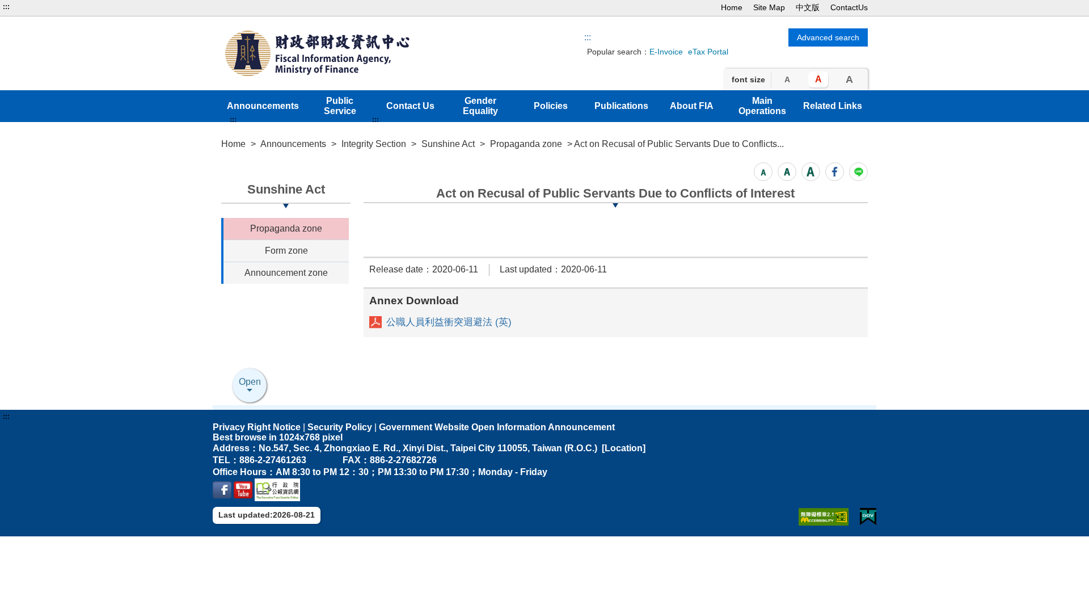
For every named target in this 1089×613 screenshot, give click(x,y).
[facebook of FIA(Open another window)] (222, 489)
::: (6, 7)
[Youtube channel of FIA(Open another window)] (243, 489)
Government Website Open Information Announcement (497, 427)
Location (624, 448)
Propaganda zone (526, 144)
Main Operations (762, 106)
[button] (763, 171)
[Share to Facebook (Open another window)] (834, 171)
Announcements (263, 106)
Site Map (769, 7)
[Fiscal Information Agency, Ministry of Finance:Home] (350, 53)
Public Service (340, 106)
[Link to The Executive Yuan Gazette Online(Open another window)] (277, 489)
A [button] (787, 79)
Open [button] (250, 382)
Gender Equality (480, 106)
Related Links (832, 106)
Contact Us (410, 106)
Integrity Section (373, 144)
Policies (551, 106)
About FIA (692, 106)
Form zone (286, 250)
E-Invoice (666, 51)
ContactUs (849, 7)
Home (731, 7)
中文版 (808, 7)
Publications (621, 106)
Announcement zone (286, 273)
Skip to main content (42, 7)
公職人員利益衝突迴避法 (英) (449, 322)
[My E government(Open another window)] (868, 517)
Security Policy (339, 427)
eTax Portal (708, 51)
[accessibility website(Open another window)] (824, 517)
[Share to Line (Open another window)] (858, 171)
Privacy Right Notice (257, 427)
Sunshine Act (448, 144)
